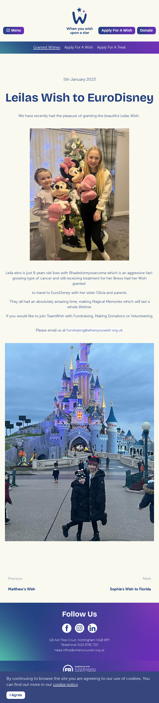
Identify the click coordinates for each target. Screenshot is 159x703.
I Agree (16, 695)
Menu (15, 30)
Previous (15, 578)
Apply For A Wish (116, 30)
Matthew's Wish (21, 589)
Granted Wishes (46, 47)
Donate (146, 30)
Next (147, 578)
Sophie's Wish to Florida (130, 589)
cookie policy (65, 684)
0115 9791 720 (87, 645)
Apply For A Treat (111, 47)
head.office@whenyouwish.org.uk (80, 650)
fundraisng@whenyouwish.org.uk (95, 330)
